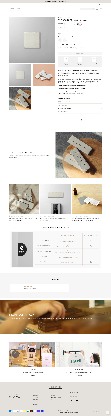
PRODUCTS (33, 9)
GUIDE (50, 9)
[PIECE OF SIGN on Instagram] (71, 401)
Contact (53, 392)
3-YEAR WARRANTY (63, 111)
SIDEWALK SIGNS (36, 395)
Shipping (53, 395)
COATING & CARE (62, 105)
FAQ (55, 9)
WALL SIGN (35, 397)
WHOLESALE (71, 9)
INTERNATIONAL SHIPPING (64, 108)
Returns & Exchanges (56, 397)
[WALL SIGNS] (79, 354)
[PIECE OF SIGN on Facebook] (74, 401)
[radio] (59, 34)
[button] (61, 27)
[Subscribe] (92, 396)
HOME (26, 9)
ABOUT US (42, 9)
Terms (52, 399)
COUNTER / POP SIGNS (38, 402)
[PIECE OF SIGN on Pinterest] (77, 401)
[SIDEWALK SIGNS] (32, 354)
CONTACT (62, 9)
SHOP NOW (32, 375)
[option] (55, 1)
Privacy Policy (54, 402)
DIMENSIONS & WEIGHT (64, 101)
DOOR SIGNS (35, 399)
